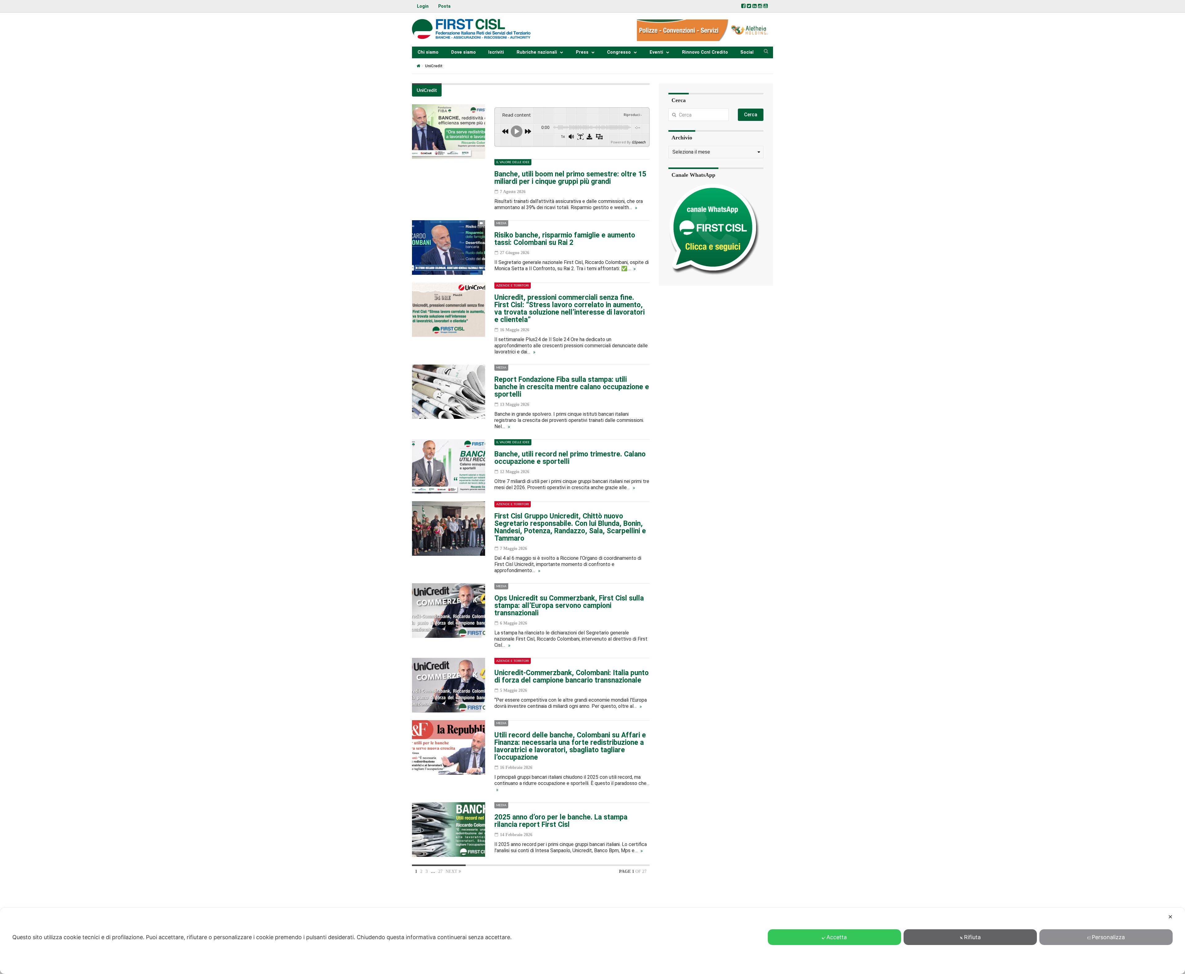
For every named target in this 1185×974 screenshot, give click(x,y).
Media (501, 223)
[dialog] (592, 941)
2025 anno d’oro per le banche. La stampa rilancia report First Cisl (560, 821)
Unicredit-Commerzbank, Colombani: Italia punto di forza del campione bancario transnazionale (571, 676)
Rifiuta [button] (972, 937)
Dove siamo (463, 52)
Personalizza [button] (1108, 937)
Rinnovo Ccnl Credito (705, 52)
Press (582, 52)
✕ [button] (1170, 917)
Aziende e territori (512, 285)
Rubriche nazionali (537, 52)
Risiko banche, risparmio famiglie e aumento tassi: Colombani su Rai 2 (564, 239)
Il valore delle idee (513, 162)
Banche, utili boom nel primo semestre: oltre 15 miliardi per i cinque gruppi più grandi (570, 178)
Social (747, 52)
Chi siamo (428, 52)
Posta (444, 6)
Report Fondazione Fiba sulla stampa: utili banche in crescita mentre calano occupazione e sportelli (571, 386)
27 (440, 871)
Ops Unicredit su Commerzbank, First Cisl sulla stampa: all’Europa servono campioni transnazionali (569, 605)
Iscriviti (496, 52)
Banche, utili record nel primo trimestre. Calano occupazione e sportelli (570, 458)
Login (423, 6)
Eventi (656, 52)
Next (452, 871)
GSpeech (639, 142)
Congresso (619, 52)
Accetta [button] (836, 937)
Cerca (750, 115)
